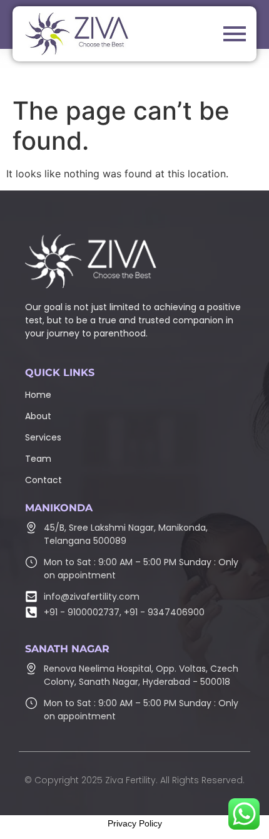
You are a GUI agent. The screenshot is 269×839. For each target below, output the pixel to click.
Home (38, 394)
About (38, 416)
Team (38, 458)
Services (43, 437)
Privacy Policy (135, 823)
